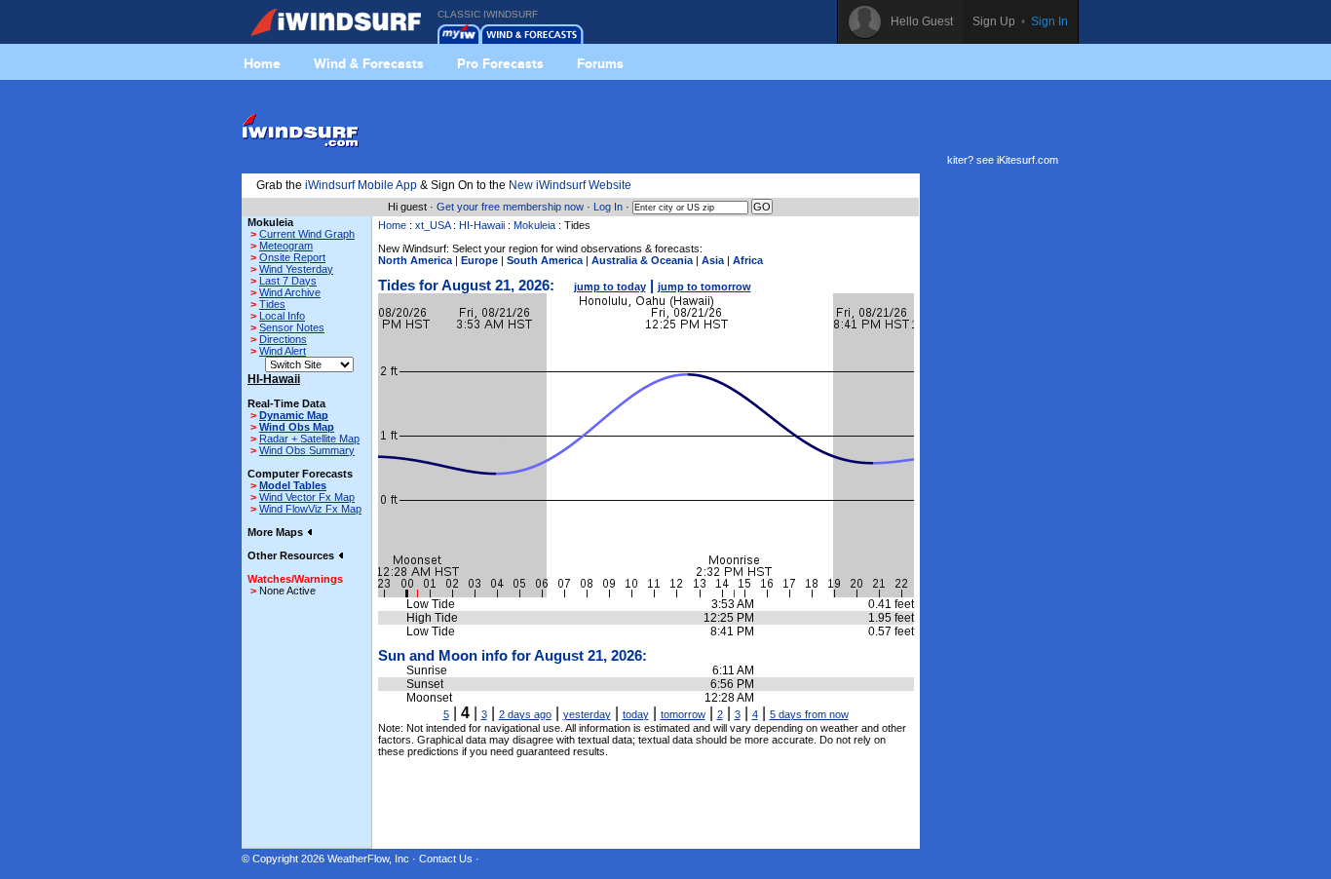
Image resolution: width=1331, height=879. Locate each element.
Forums (600, 63)
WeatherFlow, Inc (368, 858)
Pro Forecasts (500, 63)
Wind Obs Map (296, 427)
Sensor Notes (291, 327)
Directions (283, 339)
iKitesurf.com (1027, 160)
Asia (713, 260)
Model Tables (292, 485)
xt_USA (432, 225)
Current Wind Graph (307, 234)
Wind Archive (290, 292)
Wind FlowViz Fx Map (310, 509)
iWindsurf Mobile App (361, 185)
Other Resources (292, 555)
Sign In (1049, 21)
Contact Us (446, 858)
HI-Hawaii (482, 225)
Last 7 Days (288, 281)
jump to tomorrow (704, 286)
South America (545, 260)
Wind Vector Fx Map (307, 497)
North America (415, 260)
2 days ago (525, 714)
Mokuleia (534, 225)
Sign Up (993, 21)
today (636, 714)
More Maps (276, 532)
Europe (479, 260)
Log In (608, 206)
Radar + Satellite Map (309, 438)
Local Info (282, 316)
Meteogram (286, 245)
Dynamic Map (293, 415)
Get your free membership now (510, 206)
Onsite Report (292, 257)
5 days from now (809, 714)
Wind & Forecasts (369, 63)
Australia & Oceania (642, 260)
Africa (748, 260)
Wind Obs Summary (307, 450)
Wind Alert (282, 351)
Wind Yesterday (296, 269)
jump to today (610, 286)
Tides (272, 304)
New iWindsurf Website (570, 185)
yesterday (587, 714)
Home (262, 63)
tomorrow (683, 714)
